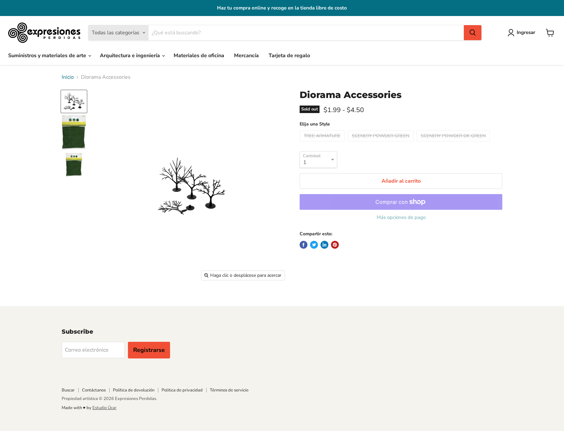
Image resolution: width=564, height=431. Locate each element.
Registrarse (149, 350)
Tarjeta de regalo (289, 55)
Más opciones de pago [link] (401, 217)
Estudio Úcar (104, 408)
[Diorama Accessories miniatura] (74, 101)
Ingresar (526, 32)
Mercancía (246, 55)
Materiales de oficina (199, 55)
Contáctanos (94, 390)
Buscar (68, 390)
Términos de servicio (229, 390)
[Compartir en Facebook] (303, 245)
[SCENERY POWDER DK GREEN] (454, 143)
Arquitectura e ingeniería (130, 55)
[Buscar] (472, 32)
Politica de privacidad (182, 390)
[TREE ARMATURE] (323, 143)
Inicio (68, 77)
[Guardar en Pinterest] (335, 245)
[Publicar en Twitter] (314, 245)
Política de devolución (133, 390)
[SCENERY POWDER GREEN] (381, 143)
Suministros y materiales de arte (47, 55)
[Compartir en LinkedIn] (324, 245)
